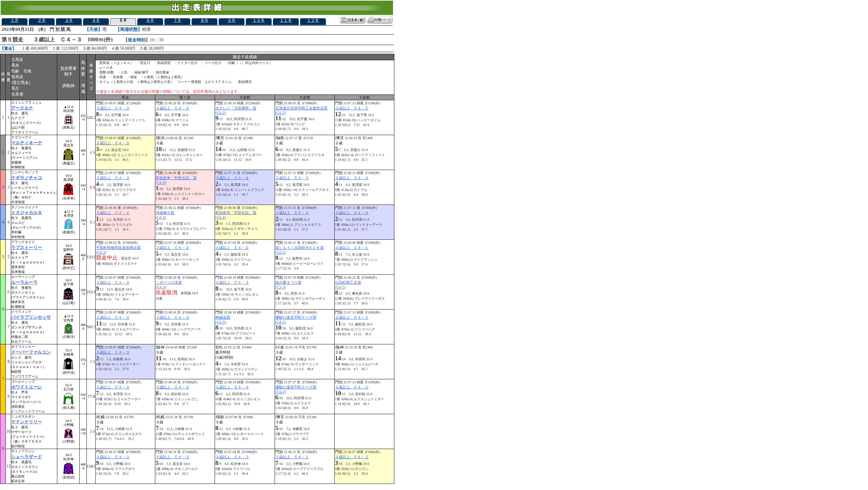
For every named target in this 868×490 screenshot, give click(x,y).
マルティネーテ (26, 142)
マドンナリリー (26, 421)
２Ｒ (42, 20)
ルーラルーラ (24, 282)
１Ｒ (15, 20)
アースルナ (22, 107)
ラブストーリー (26, 247)
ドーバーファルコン (31, 352)
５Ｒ (123, 20)
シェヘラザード (26, 456)
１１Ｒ (286, 20)
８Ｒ (204, 20)
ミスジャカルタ (26, 212)
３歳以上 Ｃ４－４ (232, 178)
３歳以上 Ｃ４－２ (352, 108)
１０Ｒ (259, 20)
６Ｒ (150, 20)
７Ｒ (177, 20)
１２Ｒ (313, 20)
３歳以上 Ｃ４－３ (113, 108)
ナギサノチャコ (26, 177)
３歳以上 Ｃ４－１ (352, 248)
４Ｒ (96, 20)
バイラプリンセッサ (31, 317)
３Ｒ (69, 20)
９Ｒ (232, 20)
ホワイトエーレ (26, 386)
